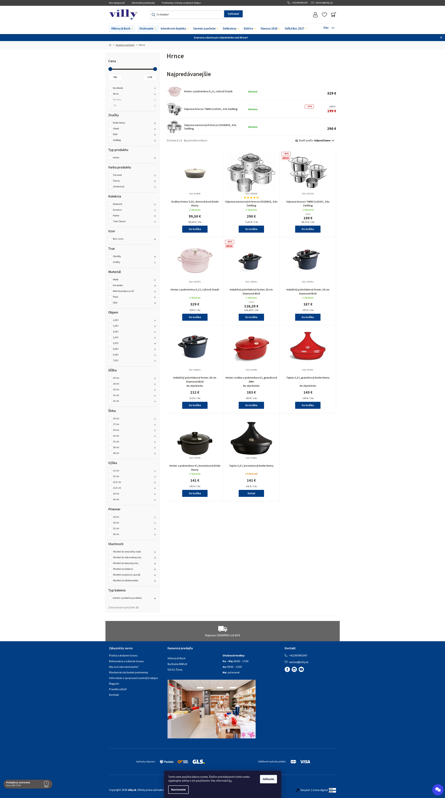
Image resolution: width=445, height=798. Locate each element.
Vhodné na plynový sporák (134, 575)
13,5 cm (134, 488)
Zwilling (134, 140)
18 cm (134, 499)
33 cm (134, 401)
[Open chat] (438, 789)
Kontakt (114, 695)
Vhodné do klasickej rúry (134, 563)
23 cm (134, 476)
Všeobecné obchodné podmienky (128, 672)
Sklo (134, 302)
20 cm (134, 389)
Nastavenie (178, 790)
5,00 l (134, 355)
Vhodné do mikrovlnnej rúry (134, 557)
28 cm (134, 453)
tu (230, 781)
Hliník (134, 279)
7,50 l (134, 360)
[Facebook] (287, 669)
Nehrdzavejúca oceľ (134, 291)
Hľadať (233, 13)
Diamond (134, 204)
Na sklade (134, 88)
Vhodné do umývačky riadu (134, 551)
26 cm (134, 447)
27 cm (134, 424)
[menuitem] (122, 28)
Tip (134, 105)
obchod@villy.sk (324, 3)
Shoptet (305, 790)
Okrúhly (134, 256)
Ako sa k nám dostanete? (124, 667)
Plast (134, 297)
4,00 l (134, 331)
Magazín (114, 684)
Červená (134, 175)
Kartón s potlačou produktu (134, 598)
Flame (134, 215)
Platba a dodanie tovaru (123, 655)
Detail (251, 493)
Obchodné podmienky (143, 3)
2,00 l (134, 320)
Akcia (134, 94)
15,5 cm (134, 482)
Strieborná (134, 186)
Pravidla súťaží (118, 689)
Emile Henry (134, 123)
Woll (134, 134)
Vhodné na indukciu (134, 569)
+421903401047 (300, 3)
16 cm (134, 378)
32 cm (134, 395)
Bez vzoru (134, 239)
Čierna (134, 181)
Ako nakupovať (117, 3)
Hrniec (134, 157)
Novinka (134, 99)
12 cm (134, 470)
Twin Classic (134, 221)
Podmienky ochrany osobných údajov (181, 3)
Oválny (134, 262)
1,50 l (134, 337)
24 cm (134, 384)
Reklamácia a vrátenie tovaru (126, 661)
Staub (134, 128)
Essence (134, 210)
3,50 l (134, 343)
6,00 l (134, 349)
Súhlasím (268, 779)
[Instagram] (294, 669)
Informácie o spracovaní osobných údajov (133, 678)
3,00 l (134, 326)
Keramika (134, 285)
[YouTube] (301, 669)
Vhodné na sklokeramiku (134, 580)
